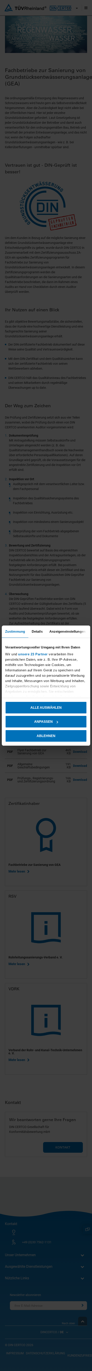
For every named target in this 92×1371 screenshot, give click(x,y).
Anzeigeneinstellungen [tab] (67, 631)
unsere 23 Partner (33, 654)
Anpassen (43, 721)
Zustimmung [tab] (15, 631)
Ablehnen (46, 736)
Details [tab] (37, 631)
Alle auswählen (46, 707)
